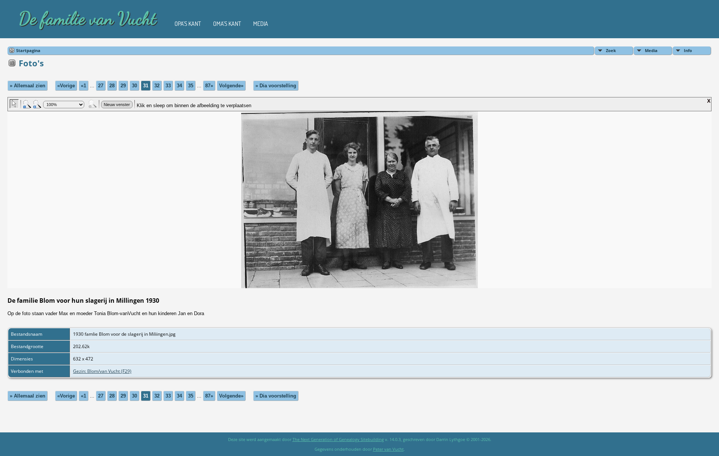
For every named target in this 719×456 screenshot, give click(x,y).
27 (100, 85)
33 (168, 85)
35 (190, 85)
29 (123, 85)
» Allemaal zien (27, 85)
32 (157, 85)
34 (179, 85)
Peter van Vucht (388, 449)
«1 (83, 85)
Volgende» (231, 85)
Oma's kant (227, 23)
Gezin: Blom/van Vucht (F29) (102, 371)
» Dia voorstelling (275, 85)
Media (260, 23)
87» (209, 85)
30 (134, 85)
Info (688, 50)
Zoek (611, 50)
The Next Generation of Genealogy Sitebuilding (338, 439)
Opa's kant (188, 23)
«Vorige (66, 85)
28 (112, 85)
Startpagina (28, 50)
